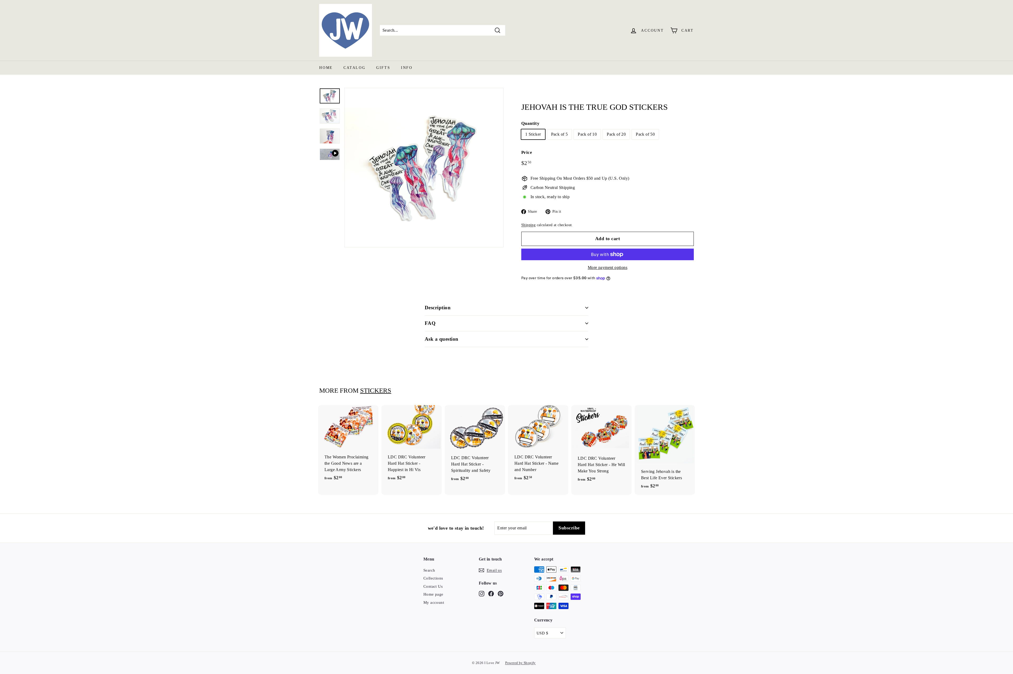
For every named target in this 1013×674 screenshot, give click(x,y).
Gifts (383, 68)
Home (326, 68)
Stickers (375, 390)
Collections (433, 578)
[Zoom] (424, 167)
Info (407, 68)
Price (526, 152)
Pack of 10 (587, 134)
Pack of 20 (616, 134)
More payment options (607, 267)
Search (429, 570)
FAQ (430, 323)
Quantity (530, 123)
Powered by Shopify (520, 663)
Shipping (528, 225)
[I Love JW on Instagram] (481, 593)
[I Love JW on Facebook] (491, 593)
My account (433, 602)
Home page (433, 594)
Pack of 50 (645, 134)
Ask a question (441, 339)
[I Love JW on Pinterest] (500, 593)
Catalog (354, 68)
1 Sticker (533, 134)
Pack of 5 (559, 134)
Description (438, 307)
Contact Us (433, 586)
